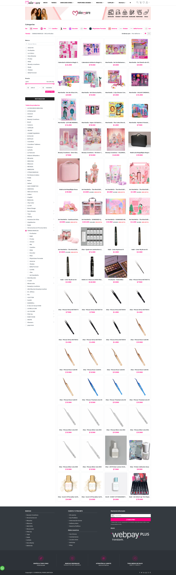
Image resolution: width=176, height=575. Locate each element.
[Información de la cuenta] (147, 2)
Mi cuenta (72, 515)
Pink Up (29, 531)
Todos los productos (32, 105)
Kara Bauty (30, 543)
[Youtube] (146, 572)
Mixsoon (29, 523)
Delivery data (73, 523)
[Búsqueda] (137, 3)
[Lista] (149, 33)
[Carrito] (141, 3)
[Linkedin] (143, 572)
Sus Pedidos (73, 518)
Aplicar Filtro (50, 91)
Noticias (72, 542)
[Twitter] (141, 572)
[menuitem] (45, 3)
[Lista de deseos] (144, 3)
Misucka (29, 520)
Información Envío (75, 520)
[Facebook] (139, 572)
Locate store (73, 539)
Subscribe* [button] (131, 519)
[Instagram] (148, 572)
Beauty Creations (32, 515)
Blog (70, 545)
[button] (130, 3)
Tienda (27, 33)
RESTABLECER (40, 99)
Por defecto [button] (136, 33)
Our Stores (73, 534)
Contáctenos (73, 537)
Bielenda (29, 545)
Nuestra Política (74, 526)
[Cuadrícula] (145, 33)
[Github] (150, 572)
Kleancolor (30, 529)
